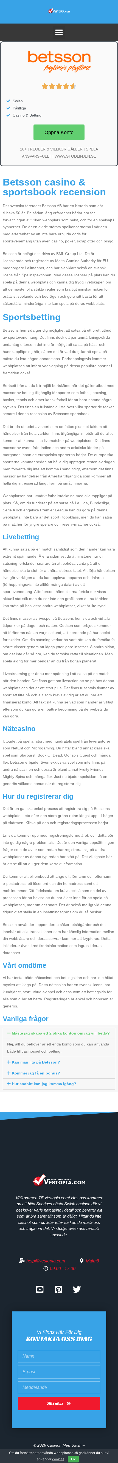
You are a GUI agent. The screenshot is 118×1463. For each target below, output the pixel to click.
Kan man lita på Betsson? (36, 1062)
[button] (59, 132)
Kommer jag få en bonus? (36, 1073)
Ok (73, 1459)
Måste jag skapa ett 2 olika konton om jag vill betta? (61, 1033)
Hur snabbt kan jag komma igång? (44, 1084)
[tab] (59, 1033)
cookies (58, 1459)
